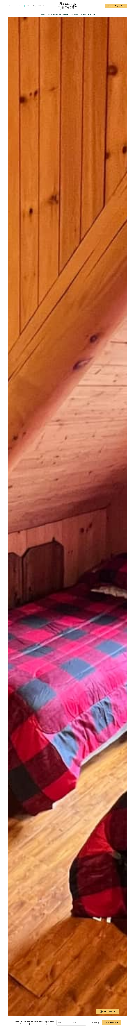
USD (19, 6)
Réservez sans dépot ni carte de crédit (58, 14)
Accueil (43, 14)
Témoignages (74, 14)
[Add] (98, 1022)
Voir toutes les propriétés (116, 6)
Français (11, 6)
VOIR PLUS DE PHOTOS (108, 1011)
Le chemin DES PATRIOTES (88, 14)
